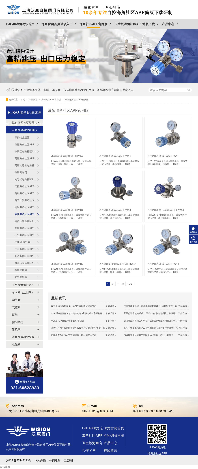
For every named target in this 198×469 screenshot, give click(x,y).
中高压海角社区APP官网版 (26, 151)
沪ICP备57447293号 (19, 460)
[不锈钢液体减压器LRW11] (119, 134)
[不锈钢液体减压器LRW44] (71, 134)
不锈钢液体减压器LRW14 (115, 210)
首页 (22, 99)
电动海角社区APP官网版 (26, 193)
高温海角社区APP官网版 (26, 207)
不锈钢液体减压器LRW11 (115, 156)
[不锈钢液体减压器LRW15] (71, 242)
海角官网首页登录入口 (57, 24)
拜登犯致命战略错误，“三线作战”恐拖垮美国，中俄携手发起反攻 (155, 313)
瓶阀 (46, 90)
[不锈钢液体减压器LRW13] (71, 188)
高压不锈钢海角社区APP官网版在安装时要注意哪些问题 (151, 327)
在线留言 (110, 450)
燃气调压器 (21, 277)
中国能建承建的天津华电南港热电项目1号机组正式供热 (150, 306)
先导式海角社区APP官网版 (26, 179)
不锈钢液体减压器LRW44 (67, 156)
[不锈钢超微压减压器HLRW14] (167, 188)
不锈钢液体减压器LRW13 (67, 210)
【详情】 (80, 164)
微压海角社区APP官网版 (26, 144)
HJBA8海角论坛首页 (20, 24)
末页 (130, 283)
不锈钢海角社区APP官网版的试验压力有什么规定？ (148, 335)
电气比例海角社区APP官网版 (26, 200)
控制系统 (17, 322)
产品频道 (33, 99)
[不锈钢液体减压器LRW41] (167, 242)
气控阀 (16, 307)
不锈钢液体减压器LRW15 (67, 264)
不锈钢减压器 (32, 90)
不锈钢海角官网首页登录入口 (115, 90)
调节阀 (16, 300)
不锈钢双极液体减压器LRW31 (118, 264)
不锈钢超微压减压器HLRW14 (166, 210)
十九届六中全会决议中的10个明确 (67, 320)
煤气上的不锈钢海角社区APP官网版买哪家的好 (73, 306)
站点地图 (89, 457)
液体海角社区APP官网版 (76, 99)
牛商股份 (54, 460)
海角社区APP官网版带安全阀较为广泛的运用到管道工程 (78, 327)
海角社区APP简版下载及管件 (24, 337)
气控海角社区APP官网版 (26, 186)
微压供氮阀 (21, 270)
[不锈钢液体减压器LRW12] (167, 134)
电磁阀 (16, 344)
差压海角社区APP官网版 (26, 228)
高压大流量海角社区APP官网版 (26, 165)
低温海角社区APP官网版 (26, 256)
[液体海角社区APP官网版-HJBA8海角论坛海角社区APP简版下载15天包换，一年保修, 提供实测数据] (40, 14)
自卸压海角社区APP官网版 (26, 263)
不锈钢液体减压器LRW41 (163, 264)
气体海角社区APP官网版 (79, 90)
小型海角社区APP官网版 (26, 235)
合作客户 (89, 450)
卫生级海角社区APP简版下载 (135, 24)
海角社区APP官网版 (94, 24)
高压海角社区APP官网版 (26, 158)
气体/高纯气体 (22, 242)
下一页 (120, 283)
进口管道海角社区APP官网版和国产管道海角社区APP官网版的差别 (156, 320)
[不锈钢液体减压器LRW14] (119, 188)
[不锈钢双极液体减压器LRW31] (119, 242)
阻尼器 (16, 329)
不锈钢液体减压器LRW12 (163, 156)
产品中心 (168, 24)
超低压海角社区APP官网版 (26, 221)
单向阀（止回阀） (23, 292)
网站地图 (5, 467)
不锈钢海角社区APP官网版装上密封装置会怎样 (73, 335)
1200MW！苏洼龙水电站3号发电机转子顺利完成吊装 (80, 313)
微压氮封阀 (21, 172)
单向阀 (56, 90)
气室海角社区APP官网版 (26, 249)
